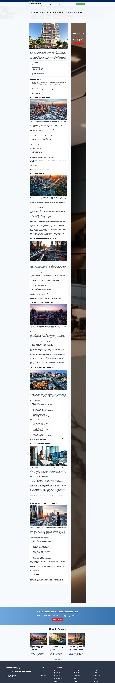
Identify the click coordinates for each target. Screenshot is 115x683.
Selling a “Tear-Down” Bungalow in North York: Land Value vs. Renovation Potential (57, 648)
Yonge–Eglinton (95, 681)
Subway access (40, 655)
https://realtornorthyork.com (12, 675)
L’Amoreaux (95, 673)
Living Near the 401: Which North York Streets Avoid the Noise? (76, 648)
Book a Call (80, 4)
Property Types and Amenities (37, 70)
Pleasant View (76, 676)
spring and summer (38, 337)
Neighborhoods (61, 4)
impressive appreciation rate (56, 533)
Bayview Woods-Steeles (58, 670)
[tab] (55, 659)
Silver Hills (94, 676)
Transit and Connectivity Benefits (37, 68)
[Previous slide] (31, 646)
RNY (32, 650)
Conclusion (34, 74)
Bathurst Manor (76, 669)
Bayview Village (95, 669)
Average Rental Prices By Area (37, 69)
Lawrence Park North (77, 675)
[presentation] (38, 639)
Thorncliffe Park (95, 678)
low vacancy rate (61, 337)
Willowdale (95, 679)
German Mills (95, 672)
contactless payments (57, 268)
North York (36, 655)
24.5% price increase (58, 208)
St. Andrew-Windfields (58, 678)
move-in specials (52, 203)
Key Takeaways (35, 64)
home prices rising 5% (58, 394)
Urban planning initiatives (61, 126)
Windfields (75, 681)
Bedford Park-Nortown (77, 670)
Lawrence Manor (57, 675)
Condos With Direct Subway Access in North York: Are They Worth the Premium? (38, 648)
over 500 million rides (43, 266)
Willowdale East (57, 681)
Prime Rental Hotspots (36, 67)
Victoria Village (76, 679)
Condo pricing (33, 655)
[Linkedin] (84, 1)
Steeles (75, 678)
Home (45, 4)
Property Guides (71, 4)
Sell (54, 4)
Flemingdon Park (76, 672)
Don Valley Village (57, 672)
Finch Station (51, 267)
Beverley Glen (95, 670)
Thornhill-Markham (57, 679)
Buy (50, 4)
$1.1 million (56, 532)
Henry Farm (56, 673)
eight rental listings (42, 330)
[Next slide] (84, 646)
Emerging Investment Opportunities (38, 73)
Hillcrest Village (76, 673)
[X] (85, 1)
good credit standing (54, 472)
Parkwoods (56, 676)
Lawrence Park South (96, 675)
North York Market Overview (37, 65)
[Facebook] (82, 1)
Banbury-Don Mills (57, 669)
